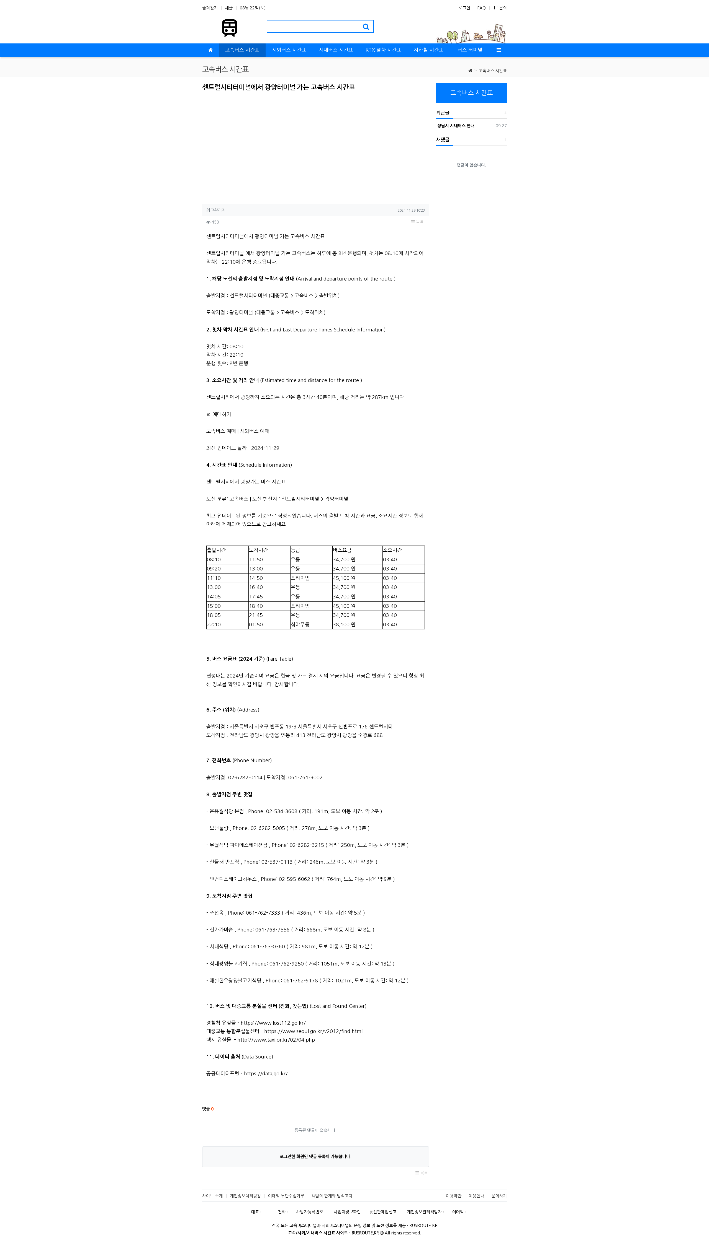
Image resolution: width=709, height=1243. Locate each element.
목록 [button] (419, 222)
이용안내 (476, 1196)
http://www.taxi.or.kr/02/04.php (276, 1039)
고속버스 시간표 (493, 71)
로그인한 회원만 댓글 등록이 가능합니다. (315, 1156)
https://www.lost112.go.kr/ (273, 1023)
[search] (366, 26)
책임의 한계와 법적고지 (331, 1196)
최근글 (442, 113)
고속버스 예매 (221, 431)
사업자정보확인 (347, 1212)
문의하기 (499, 1196)
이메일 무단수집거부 (286, 1196)
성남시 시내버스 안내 (455, 126)
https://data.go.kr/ (266, 1073)
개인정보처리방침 (245, 1196)
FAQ (481, 8)
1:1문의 (500, 8)
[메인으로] (210, 50)
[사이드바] (498, 50)
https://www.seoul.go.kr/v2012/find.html (313, 1031)
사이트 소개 (212, 1196)
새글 (229, 8)
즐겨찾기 (210, 8)
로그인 (464, 8)
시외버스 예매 (254, 431)
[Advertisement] (248, 146)
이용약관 (453, 1196)
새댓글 (442, 139)
